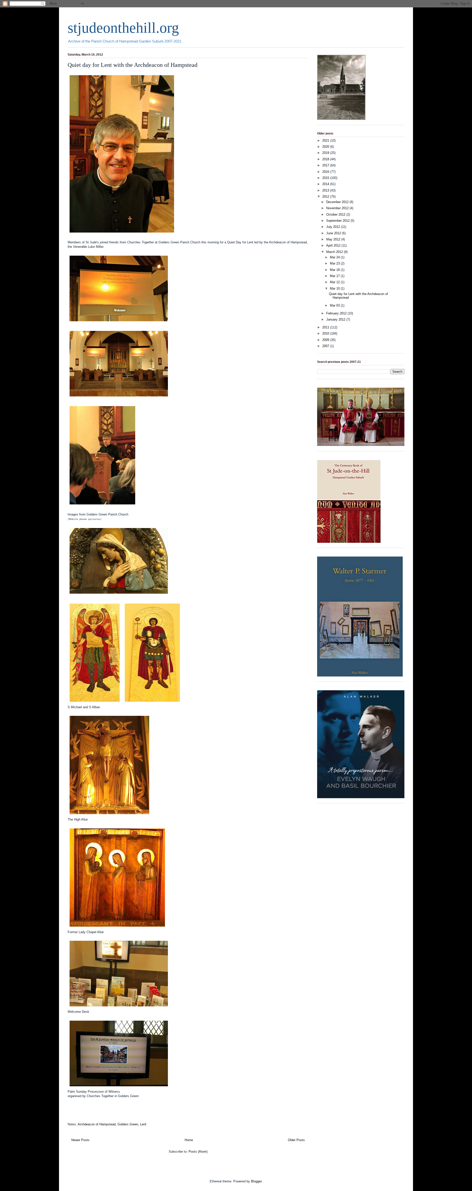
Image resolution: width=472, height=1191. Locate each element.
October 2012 (336, 214)
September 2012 (338, 220)
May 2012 (333, 239)
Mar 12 (335, 282)
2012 (326, 196)
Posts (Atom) (198, 1151)
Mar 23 (335, 263)
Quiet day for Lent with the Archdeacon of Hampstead (132, 65)
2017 (326, 165)
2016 (326, 172)
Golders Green (128, 1124)
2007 (326, 346)
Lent (143, 1124)
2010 (326, 333)
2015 (326, 178)
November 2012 (338, 208)
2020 (326, 146)
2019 (326, 153)
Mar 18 (335, 270)
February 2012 (337, 313)
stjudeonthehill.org (123, 28)
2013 (326, 190)
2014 (326, 184)
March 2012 (335, 252)
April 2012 (333, 245)
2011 (326, 327)
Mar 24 (335, 257)
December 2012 (338, 202)
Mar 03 (335, 305)
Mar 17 (335, 276)
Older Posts (296, 1140)
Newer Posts (80, 1140)
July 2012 (333, 227)
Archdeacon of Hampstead (97, 1124)
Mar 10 (335, 288)
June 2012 (334, 233)
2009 (326, 340)
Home (189, 1140)
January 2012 (336, 319)
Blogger (256, 1181)
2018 (326, 159)
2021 (326, 140)
